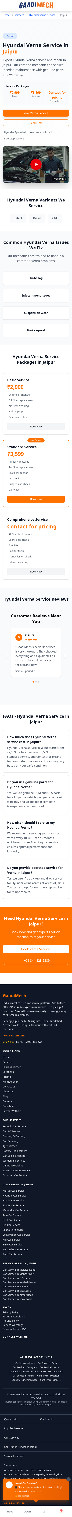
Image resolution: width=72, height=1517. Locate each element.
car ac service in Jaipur (15, 1482)
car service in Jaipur (13, 1470)
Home (6, 15)
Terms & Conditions (14, 1316)
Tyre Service (10, 1146)
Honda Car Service (13, 1200)
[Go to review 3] (38, 682)
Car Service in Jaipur (25, 1363)
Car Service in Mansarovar (18, 1273)
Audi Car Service (12, 1254)
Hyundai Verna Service (42, 15)
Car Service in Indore (50, 1380)
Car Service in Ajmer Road (18, 1294)
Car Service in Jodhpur (23, 1375)
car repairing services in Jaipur (47, 1474)
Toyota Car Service (13, 1205)
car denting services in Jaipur (50, 1487)
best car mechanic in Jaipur (17, 1478)
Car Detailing (10, 1141)
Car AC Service (11, 1131)
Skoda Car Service (13, 1229)
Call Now (36, 123)
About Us (8, 1091)
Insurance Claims (13, 1165)
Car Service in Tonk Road (17, 1299)
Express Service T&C (14, 1329)
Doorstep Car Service (15, 1175)
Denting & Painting (14, 1136)
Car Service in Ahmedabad (24, 1380)
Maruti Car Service (13, 1190)
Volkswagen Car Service (16, 1234)
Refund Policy (11, 1320)
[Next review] (65, 655)
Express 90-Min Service (16, 1170)
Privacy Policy (10, 1312)
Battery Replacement (15, 1150)
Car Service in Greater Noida (49, 1371)
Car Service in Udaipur (48, 1375)
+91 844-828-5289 (37, 960)
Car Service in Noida (49, 1367)
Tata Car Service (12, 1215)
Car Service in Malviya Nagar (20, 1269)
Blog (5, 1096)
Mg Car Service (11, 1239)
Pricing (7, 1076)
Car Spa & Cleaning (14, 1155)
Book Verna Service (35, 113)
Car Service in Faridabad (21, 1371)
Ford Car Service (12, 1220)
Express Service (12, 1067)
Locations (8, 1071)
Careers (7, 1101)
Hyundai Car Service (14, 1195)
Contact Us (9, 1086)
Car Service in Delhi (47, 1363)
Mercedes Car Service (15, 1249)
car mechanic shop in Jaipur (46, 1478)
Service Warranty (13, 1325)
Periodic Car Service (14, 1126)
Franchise (8, 1106)
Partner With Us (12, 1111)
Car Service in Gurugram (25, 1367)
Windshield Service (14, 1160)
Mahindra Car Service (15, 1210)
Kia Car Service (11, 1225)
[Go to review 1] (33, 682)
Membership (10, 1081)
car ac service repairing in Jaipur (44, 1482)
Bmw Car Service (12, 1244)
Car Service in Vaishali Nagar (20, 1282)
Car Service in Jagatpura (17, 1290)
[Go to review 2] (36, 682)
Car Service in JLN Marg (16, 1286)
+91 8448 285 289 (14, 1035)
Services (19, 15)
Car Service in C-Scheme (17, 1278)
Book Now (36, 426)
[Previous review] (7, 655)
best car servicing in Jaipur (39, 1470)
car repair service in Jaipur (17, 1474)
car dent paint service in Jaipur (19, 1487)
